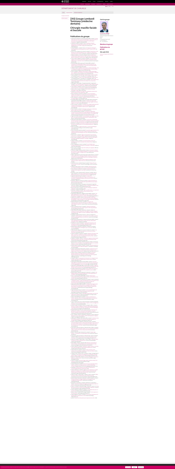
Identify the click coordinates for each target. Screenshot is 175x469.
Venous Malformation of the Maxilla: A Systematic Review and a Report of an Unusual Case (85, 80)
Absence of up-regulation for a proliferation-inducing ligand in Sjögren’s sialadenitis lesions (84, 355)
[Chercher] (109, 6)
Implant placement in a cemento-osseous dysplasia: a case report (83, 169)
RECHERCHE (93, 4)
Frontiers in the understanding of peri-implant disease (88, 77)
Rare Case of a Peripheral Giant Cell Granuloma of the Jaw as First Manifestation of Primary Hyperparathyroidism (84, 124)
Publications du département (78, 12)
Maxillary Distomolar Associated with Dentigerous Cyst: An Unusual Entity (83, 167)
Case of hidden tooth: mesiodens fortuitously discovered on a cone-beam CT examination (83, 145)
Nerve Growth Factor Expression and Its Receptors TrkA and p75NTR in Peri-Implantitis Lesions (84, 269)
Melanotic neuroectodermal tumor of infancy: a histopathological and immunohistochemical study (84, 343)
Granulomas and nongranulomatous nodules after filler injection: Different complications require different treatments (84, 203)
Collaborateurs (100, 1)
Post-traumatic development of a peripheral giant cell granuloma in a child (84, 395)
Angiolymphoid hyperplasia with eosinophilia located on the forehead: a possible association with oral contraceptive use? (83, 224)
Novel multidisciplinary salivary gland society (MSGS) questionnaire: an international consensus (83, 174)
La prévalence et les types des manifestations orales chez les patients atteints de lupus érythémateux (84, 92)
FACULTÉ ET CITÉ (99, 4)
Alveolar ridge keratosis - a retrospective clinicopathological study (83, 333)
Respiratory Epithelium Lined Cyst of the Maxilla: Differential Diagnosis (84, 246)
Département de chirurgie (74, 8)
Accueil (63, 12)
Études (94, 1)
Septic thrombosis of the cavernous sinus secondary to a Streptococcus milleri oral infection (83, 350)
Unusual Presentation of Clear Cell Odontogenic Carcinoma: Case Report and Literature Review (83, 141)
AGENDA (104, 4)
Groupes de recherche (69, 12)
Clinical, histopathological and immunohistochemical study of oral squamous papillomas (84, 290)
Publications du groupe (105, 48)
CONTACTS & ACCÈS (110, 4)
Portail (107, 6)
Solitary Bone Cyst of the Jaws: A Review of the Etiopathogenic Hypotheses (85, 387)
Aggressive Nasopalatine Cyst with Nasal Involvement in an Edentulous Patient (83, 135)
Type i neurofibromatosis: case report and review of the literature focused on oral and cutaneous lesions (85, 190)
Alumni (111, 1)
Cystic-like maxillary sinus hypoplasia (88, 147)
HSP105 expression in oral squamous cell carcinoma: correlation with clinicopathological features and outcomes (84, 216)
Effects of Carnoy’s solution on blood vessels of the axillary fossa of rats (84, 375)
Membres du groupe (64, 18)
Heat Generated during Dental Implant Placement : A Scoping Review (83, 87)
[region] (87, 467)
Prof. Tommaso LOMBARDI (104, 33)
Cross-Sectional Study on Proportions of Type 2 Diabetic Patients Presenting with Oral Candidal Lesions (84, 85)
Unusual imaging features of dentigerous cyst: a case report (81, 227)
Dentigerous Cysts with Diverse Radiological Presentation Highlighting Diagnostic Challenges (84, 138)
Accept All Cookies (140, 467)
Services (106, 1)
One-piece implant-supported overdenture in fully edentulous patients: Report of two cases (83, 160)
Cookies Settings (128, 467)
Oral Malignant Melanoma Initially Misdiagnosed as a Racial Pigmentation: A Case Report (84, 273)
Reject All (134, 467)
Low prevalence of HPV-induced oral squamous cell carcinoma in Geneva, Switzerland (84, 231)
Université (84, 1)
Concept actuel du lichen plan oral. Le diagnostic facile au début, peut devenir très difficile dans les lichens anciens (84, 259)
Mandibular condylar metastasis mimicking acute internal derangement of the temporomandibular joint (84, 347)
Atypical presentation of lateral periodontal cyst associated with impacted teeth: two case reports (84, 181)
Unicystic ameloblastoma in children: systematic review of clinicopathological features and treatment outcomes (84, 298)
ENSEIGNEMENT (87, 4)
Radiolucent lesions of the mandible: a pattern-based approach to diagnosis (84, 315)
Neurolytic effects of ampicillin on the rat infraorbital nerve (84, 340)
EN (112, 6)
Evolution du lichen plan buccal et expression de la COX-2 (85, 397)
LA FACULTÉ (82, 4)
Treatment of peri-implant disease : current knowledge (88, 74)
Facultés (89, 1)
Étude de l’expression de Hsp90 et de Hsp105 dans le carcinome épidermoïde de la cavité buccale (83, 368)
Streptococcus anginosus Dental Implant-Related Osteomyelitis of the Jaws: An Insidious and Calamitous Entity (84, 239)
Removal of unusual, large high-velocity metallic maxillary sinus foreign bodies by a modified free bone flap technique (84, 365)
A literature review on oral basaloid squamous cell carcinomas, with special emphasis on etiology (85, 319)
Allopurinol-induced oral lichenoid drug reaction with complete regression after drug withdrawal (84, 207)
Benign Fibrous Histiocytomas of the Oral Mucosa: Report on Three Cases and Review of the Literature (84, 277)
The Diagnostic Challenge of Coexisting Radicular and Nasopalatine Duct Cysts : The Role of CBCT (83, 48)
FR (111, 6)
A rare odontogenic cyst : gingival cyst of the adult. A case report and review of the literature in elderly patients (84, 116)
